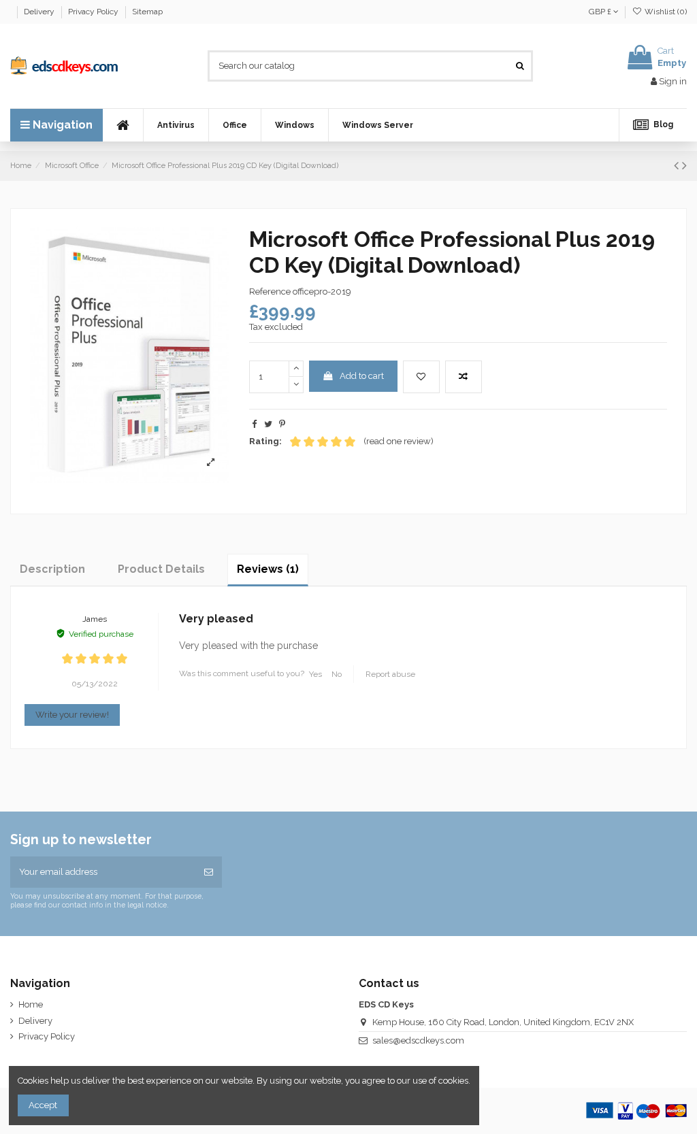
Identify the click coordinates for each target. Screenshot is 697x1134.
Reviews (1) (268, 569)
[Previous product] (678, 165)
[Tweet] (268, 424)
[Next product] (684, 165)
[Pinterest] (282, 424)
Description (52, 569)
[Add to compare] (463, 377)
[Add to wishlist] (421, 377)
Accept (43, 1105)
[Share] (254, 424)
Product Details (161, 569)
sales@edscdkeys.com (418, 1040)
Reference (270, 291)
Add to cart (362, 376)
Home (30, 1004)
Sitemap (147, 11)
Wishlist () (665, 11)
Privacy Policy (94, 11)
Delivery (40, 11)
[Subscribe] (208, 872)
